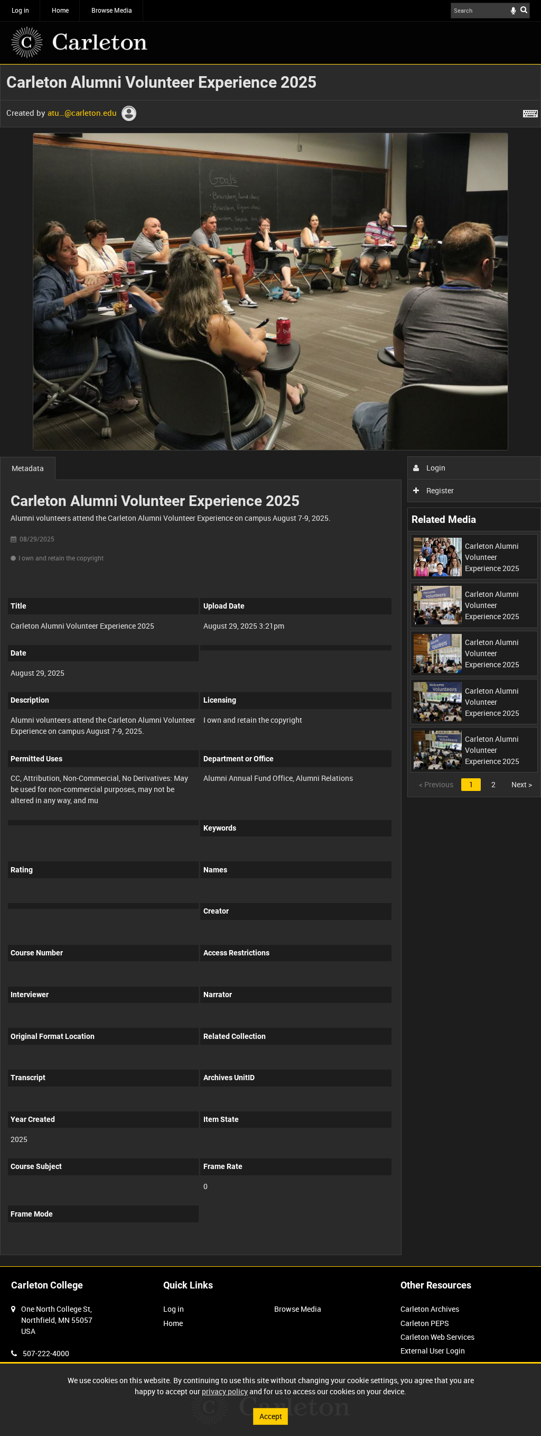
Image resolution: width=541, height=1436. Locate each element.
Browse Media (111, 10)
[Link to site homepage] (79, 42)
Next (521, 784)
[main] (270, 665)
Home (60, 10)
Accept (270, 1416)
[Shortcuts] (530, 111)
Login (435, 468)
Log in (20, 10)
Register (439, 490)
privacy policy (225, 1391)
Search (523, 9)
